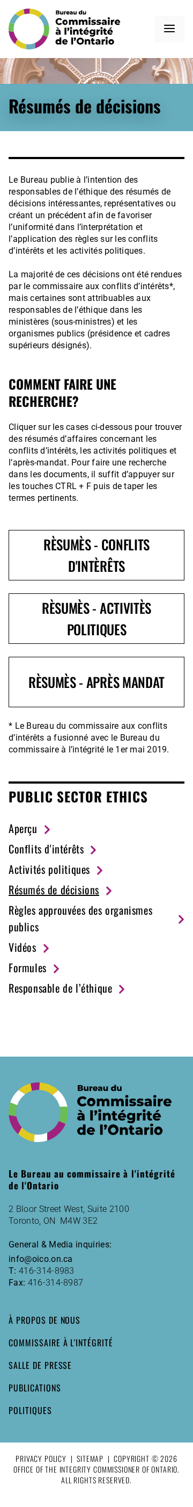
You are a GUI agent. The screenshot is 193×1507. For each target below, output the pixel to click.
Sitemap (90, 1458)
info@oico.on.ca (41, 1259)
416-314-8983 (47, 1271)
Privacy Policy (41, 1458)
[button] (169, 29)
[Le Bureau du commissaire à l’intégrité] (68, 29)
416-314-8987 (56, 1283)
